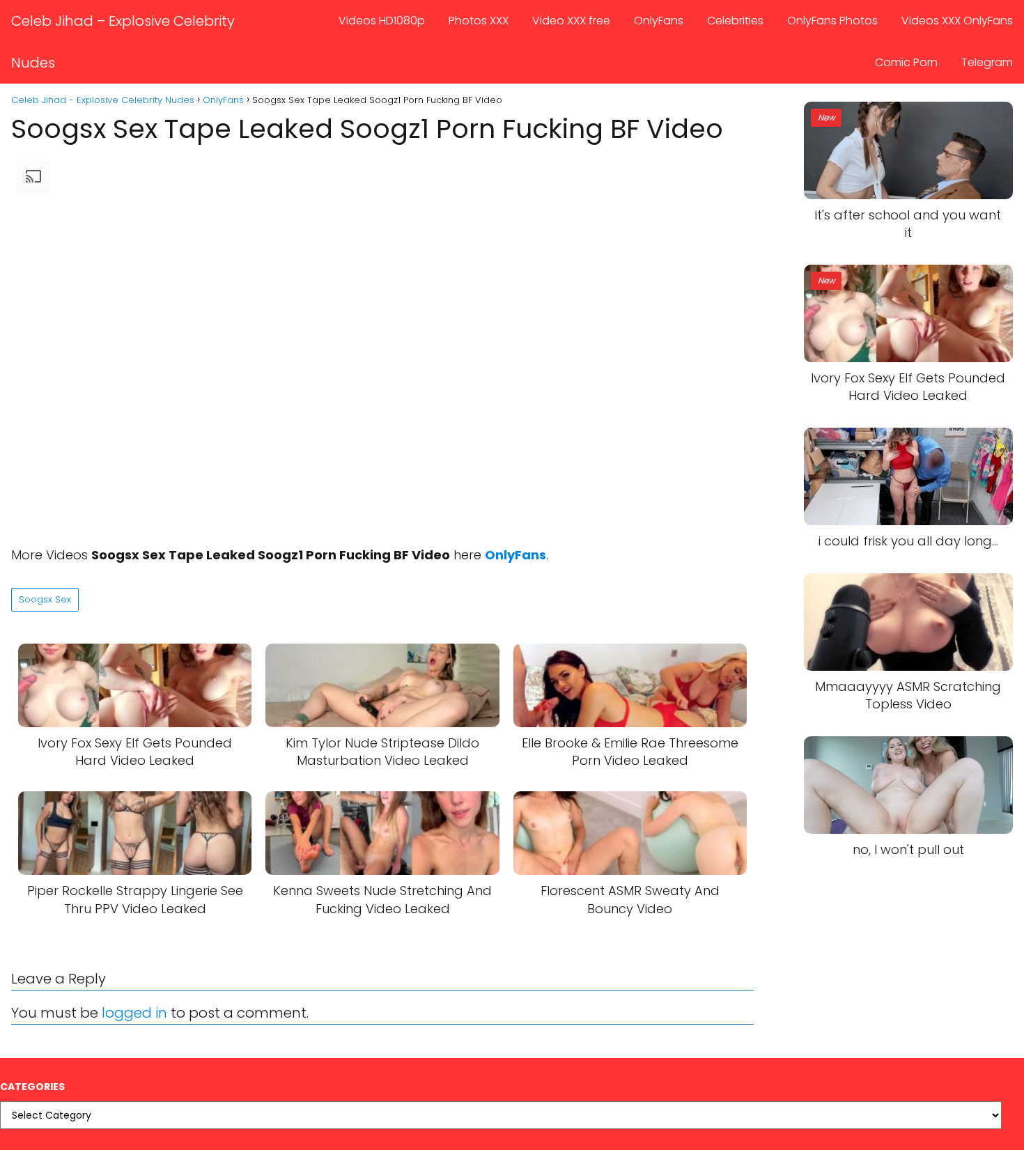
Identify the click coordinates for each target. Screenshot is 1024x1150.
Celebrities (735, 21)
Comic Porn (906, 62)
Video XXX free (571, 21)
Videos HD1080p (382, 21)
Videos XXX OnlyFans (957, 21)
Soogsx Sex (45, 599)
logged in (134, 1013)
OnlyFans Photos (832, 21)
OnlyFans (658, 21)
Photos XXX (479, 21)
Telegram (987, 62)
